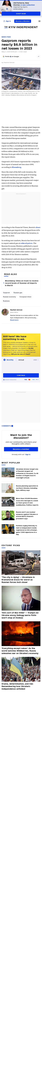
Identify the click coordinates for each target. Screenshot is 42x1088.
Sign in (27, 454)
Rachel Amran (9, 62)
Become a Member (23, 21)
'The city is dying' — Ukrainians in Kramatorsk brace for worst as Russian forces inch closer (18, 579)
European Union (25, 297)
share (38, 227)
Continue (21, 375)
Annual (21, 360)
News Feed (6, 37)
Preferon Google (12, 56)
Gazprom (6, 293)
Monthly (10, 360)
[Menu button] (39, 21)
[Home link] (21, 27)
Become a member (21, 449)
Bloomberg (16, 167)
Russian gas (18, 293)
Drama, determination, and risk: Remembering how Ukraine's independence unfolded (17, 686)
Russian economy (9, 297)
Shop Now (21, 13)
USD (35, 360)
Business (6, 301)
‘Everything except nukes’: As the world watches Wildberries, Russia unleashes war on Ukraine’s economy (20, 650)
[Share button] (38, 56)
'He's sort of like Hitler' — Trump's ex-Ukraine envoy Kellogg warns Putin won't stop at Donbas (20, 615)
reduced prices (26, 243)
